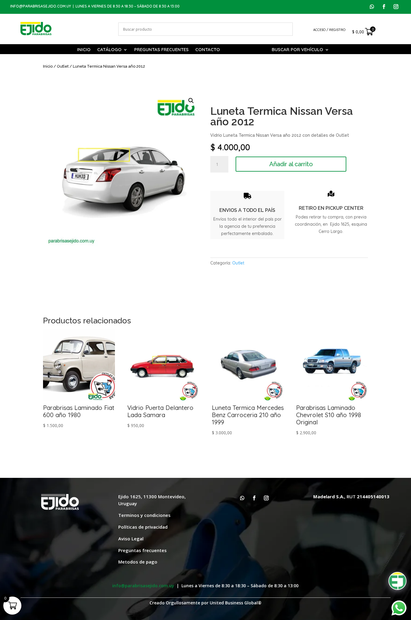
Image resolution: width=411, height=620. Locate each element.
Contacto (207, 49)
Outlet (63, 66)
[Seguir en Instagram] (396, 6)
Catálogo (109, 49)
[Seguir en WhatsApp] (372, 6)
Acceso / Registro (329, 30)
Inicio (84, 49)
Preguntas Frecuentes (161, 49)
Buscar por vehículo (297, 49)
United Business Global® (235, 603)
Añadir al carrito (291, 164)
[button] (191, 100)
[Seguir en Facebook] (384, 6)
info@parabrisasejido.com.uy (40, 6)
